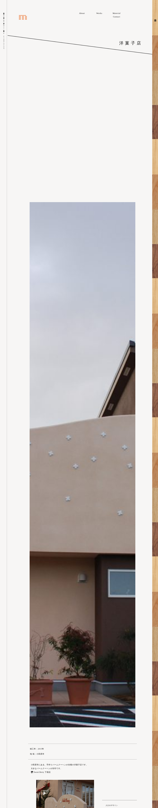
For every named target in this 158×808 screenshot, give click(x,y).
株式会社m (23, 17)
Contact (116, 17)
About (82, 13)
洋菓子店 (131, 43)
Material (117, 13)
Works (99, 13)
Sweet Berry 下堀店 (42, 772)
